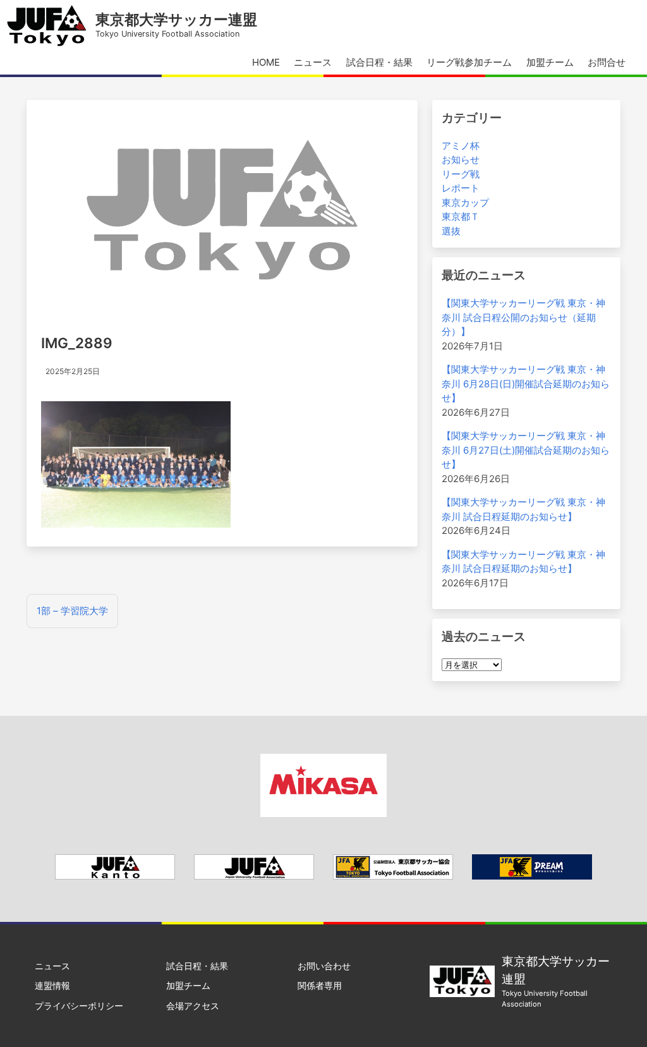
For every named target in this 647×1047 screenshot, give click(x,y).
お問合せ (607, 62)
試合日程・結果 (379, 62)
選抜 (451, 231)
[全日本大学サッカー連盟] (254, 876)
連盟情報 (52, 985)
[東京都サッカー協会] (393, 876)
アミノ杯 (461, 146)
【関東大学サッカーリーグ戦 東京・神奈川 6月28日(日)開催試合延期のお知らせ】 (526, 383)
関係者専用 (320, 985)
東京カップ (465, 203)
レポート (461, 188)
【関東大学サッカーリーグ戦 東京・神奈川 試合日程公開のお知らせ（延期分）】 (523, 317)
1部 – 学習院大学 (72, 611)
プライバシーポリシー (79, 1005)
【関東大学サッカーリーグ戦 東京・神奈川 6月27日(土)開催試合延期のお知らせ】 (526, 450)
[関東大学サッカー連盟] (115, 876)
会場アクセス (192, 1005)
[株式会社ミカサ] (323, 814)
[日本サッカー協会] (532, 876)
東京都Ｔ (461, 216)
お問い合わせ (324, 965)
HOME (266, 62)
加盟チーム (550, 62)
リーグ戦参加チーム (469, 62)
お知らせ (461, 160)
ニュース (313, 62)
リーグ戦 (461, 174)
